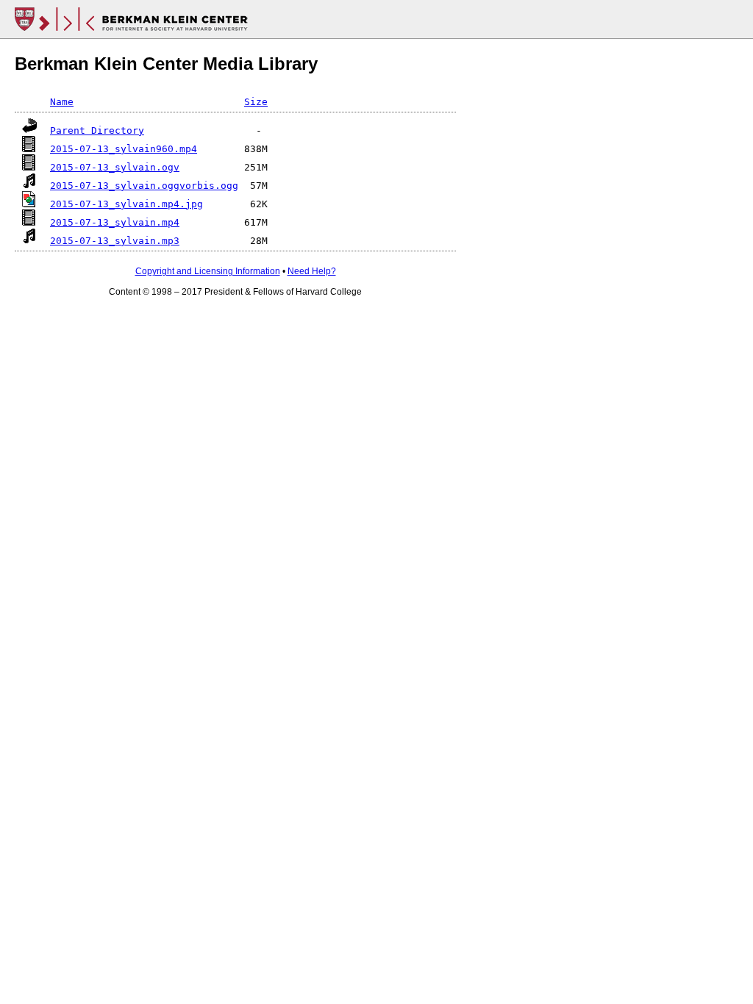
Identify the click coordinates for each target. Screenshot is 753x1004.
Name (62, 101)
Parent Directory (97, 130)
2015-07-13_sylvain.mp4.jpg (126, 203)
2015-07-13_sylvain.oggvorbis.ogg (144, 185)
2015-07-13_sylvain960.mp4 (123, 148)
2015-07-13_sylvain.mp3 (114, 240)
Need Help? (312, 271)
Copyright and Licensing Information (207, 271)
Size (256, 101)
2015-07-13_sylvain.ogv (114, 167)
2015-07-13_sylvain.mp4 (114, 222)
